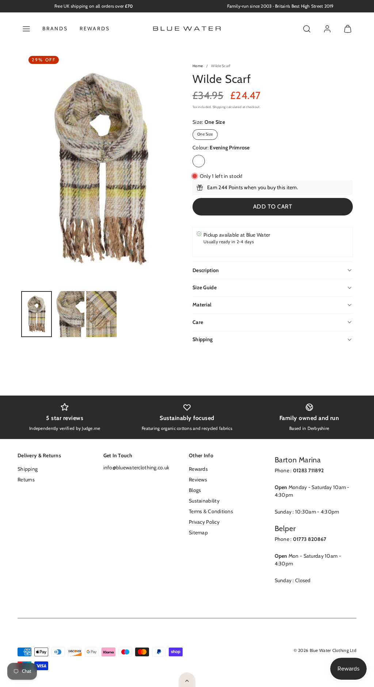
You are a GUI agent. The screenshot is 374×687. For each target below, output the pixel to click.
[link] (327, 29)
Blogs (195, 490)
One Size (205, 134)
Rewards (95, 28)
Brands (55, 28)
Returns (26, 479)
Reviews (198, 479)
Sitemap (198, 532)
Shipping (219, 107)
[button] (26, 29)
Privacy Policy (204, 522)
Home (197, 66)
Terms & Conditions (211, 511)
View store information (229, 249)
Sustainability (204, 500)
